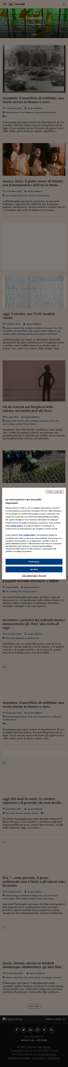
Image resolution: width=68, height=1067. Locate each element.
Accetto (34, 569)
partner (43, 538)
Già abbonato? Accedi (34, 575)
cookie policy (16, 525)
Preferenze (34, 562)
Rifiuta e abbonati (54, 492)
